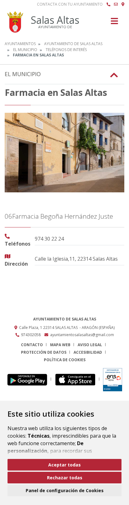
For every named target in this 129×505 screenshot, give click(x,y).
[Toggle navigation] (114, 23)
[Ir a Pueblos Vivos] (122, 4)
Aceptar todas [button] (64, 465)
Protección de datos (43, 352)
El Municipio (25, 49)
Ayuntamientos (20, 43)
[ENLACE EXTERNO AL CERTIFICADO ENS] (112, 379)
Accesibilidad (88, 352)
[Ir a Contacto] (116, 4)
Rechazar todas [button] (64, 478)
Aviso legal (90, 344)
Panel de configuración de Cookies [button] (65, 490)
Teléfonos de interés (66, 49)
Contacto (32, 344)
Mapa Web (60, 344)
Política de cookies (64, 359)
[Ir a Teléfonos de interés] (108, 4)
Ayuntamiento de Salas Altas (73, 43)
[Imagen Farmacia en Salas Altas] (64, 153)
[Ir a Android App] (29, 379)
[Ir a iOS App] (77, 379)
